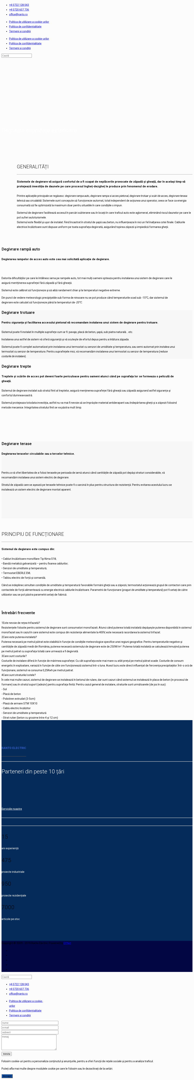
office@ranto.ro (18, 14)
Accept (7, 1076)
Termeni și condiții (20, 31)
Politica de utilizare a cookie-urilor (29, 21)
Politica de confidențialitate (25, 26)
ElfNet (67, 943)
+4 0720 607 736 (19, 9)
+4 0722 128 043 (19, 4)
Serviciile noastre (12, 808)
